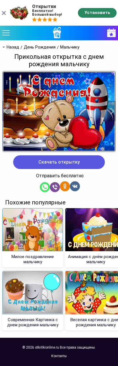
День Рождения (40, 47)
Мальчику (69, 47)
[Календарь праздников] (110, 33)
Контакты (59, 356)
